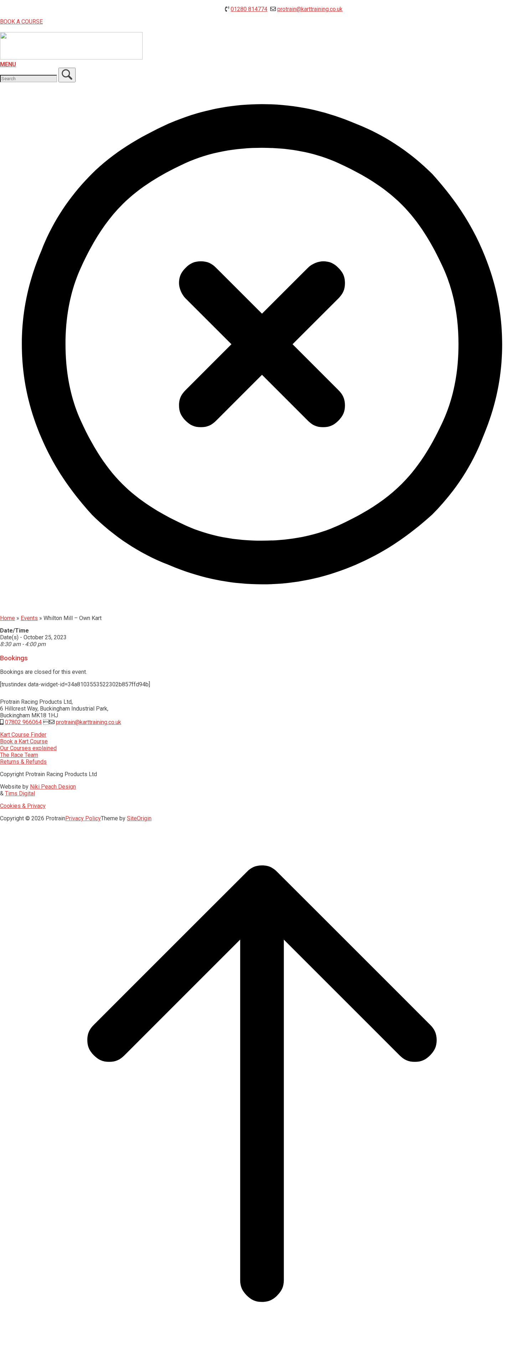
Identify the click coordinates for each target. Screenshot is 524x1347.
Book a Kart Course (24, 741)
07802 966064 (23, 722)
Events (29, 618)
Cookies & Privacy (23, 805)
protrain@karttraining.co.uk (310, 9)
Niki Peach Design (53, 786)
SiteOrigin (139, 818)
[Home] (71, 57)
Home (7, 618)
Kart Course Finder (23, 734)
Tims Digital (20, 793)
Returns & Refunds (23, 761)
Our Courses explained (28, 748)
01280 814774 (249, 9)
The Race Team (19, 755)
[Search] (67, 75)
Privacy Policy (83, 818)
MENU (8, 64)
